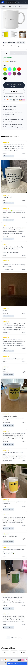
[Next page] (19, 637)
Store (3, 6)
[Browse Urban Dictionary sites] (3, 2)
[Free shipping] (22, 2)
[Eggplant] (19, 74)
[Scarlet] (19, 69)
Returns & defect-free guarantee (14, 127)
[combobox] (11, 2)
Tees (14, 6)
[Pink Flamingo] (10, 74)
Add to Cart (14, 91)
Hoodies (20, 6)
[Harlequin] (14, 69)
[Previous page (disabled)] (8, 637)
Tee (14, 53)
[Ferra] (14, 74)
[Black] (5, 78)
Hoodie (22, 53)
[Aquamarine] (10, 69)
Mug (5, 53)
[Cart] (25, 2)
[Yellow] (5, 69)
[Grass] (5, 74)
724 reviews (13, 62)
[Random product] (15, 2)
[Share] (19, 2)
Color (4, 65)
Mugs (9, 6)
